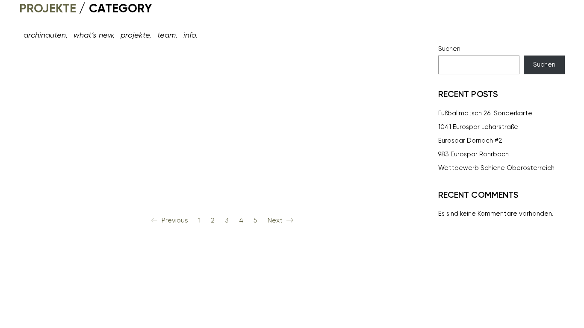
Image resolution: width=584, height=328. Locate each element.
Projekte (47, 8)
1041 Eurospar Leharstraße (478, 127)
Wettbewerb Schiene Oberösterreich (496, 168)
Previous (174, 220)
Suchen (449, 49)
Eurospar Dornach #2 (470, 140)
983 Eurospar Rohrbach (473, 154)
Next (276, 220)
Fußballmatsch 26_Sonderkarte (485, 113)
